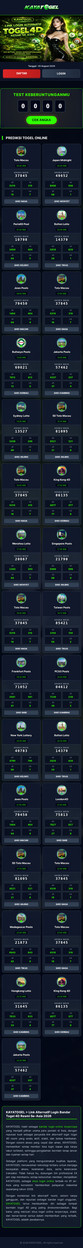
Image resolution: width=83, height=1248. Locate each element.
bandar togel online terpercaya (58, 1126)
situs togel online (43, 1181)
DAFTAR (21, 73)
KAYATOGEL (13, 1203)
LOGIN (61, 73)
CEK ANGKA (41, 120)
